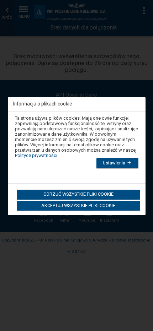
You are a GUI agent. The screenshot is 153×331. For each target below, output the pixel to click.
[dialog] (77, 151)
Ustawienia (114, 163)
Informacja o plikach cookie (42, 104)
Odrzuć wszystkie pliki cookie (78, 194)
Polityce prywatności (36, 155)
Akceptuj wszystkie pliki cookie (78, 205)
